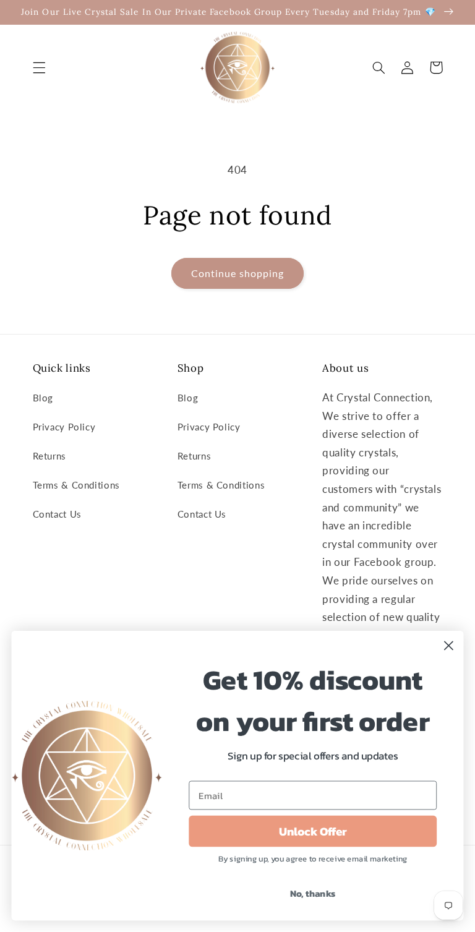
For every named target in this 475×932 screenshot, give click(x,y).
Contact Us (57, 513)
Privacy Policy (64, 426)
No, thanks (313, 893)
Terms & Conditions (76, 484)
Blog (43, 397)
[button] (39, 67)
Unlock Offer (313, 831)
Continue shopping (238, 273)
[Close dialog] (449, 645)
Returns (49, 455)
